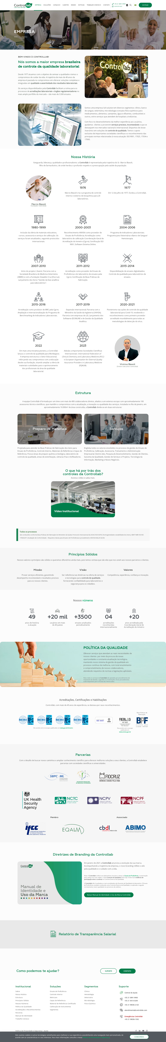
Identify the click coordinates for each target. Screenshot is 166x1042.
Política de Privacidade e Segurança (28, 1031)
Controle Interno (56, 994)
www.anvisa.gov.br (125, 732)
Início (15, 37)
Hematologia (89, 994)
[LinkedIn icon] (139, 1030)
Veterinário (88, 997)
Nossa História (20, 994)
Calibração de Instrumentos (60, 1007)
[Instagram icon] (146, 1030)
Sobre (17, 991)
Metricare (53, 997)
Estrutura (19, 997)
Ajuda (46, 1031)
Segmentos (54, 1010)
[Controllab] (23, 5)
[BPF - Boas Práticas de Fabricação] (142, 722)
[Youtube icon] (143, 1030)
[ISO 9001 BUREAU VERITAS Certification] (104, 720)
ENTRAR (145, 5)
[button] (83, 499)
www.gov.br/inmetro (66, 728)
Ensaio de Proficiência (58, 991)
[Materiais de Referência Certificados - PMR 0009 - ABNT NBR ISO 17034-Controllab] (81, 720)
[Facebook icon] (136, 1030)
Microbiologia (89, 1000)
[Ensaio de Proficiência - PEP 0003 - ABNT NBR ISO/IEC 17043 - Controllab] (26, 720)
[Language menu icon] (135, 5)
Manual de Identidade (23, 1016)
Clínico (86, 991)
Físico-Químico (89, 1003)
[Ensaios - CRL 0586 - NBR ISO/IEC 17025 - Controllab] (44, 720)
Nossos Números (21, 1003)
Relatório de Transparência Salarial (87, 934)
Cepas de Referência (57, 1000)
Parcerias (18, 1013)
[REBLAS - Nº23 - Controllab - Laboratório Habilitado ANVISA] (125, 722)
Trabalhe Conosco (22, 1019)
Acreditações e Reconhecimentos (27, 1010)
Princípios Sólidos (22, 1000)
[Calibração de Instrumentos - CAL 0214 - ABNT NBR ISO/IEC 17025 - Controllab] (63, 720)
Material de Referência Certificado (63, 1003)
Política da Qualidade (23, 1007)
